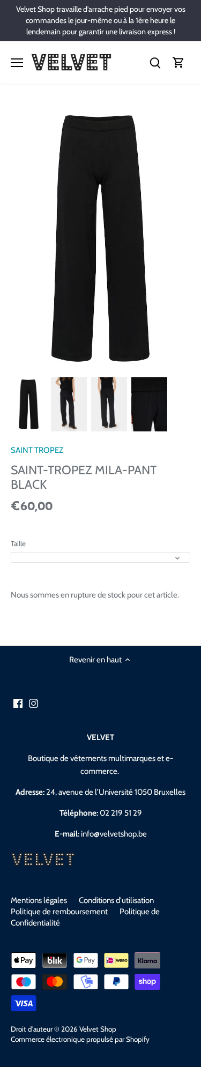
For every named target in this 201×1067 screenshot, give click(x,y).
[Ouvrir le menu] (17, 62)
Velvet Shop (97, 1029)
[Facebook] (18, 703)
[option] (29, 404)
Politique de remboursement (59, 911)
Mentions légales (39, 900)
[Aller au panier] (178, 62)
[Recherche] (155, 62)
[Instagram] (33, 703)
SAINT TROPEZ (37, 450)
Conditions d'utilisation (116, 900)
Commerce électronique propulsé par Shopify (80, 1039)
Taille (18, 543)
